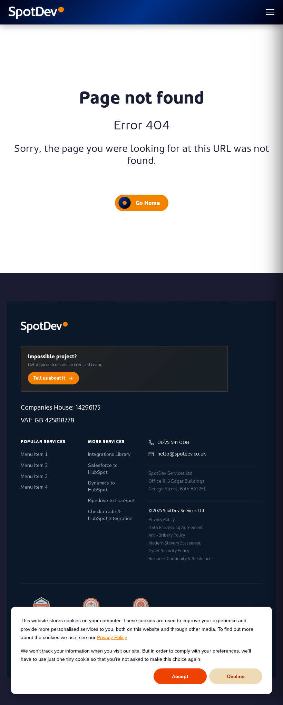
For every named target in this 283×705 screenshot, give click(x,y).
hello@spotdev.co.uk (181, 454)
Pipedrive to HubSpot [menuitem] (111, 500)
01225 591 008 (173, 442)
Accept (180, 676)
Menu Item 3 (34, 476)
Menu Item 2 (34, 465)
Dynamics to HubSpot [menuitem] (101, 486)
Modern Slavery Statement (174, 543)
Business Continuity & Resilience (180, 558)
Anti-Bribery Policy (166, 535)
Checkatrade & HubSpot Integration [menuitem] (110, 515)
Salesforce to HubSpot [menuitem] (103, 469)
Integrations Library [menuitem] (109, 454)
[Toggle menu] (270, 12)
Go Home (148, 202)
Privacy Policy (112, 637)
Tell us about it (49, 378)
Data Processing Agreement (175, 527)
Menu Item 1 (34, 454)
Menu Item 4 (34, 487)
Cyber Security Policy (168, 550)
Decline (236, 676)
